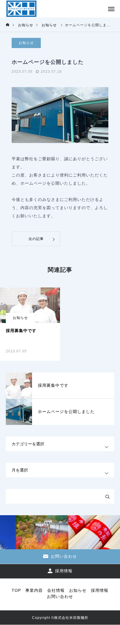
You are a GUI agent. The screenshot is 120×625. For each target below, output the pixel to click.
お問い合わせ (60, 596)
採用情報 (99, 590)
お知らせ (26, 43)
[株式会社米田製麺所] (21, 8)
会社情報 (56, 590)
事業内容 (34, 590)
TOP (16, 590)
